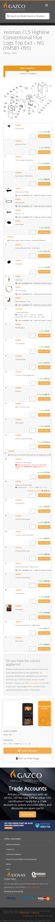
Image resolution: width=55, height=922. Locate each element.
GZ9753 (18, 481)
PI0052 (18, 199)
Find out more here (33, 887)
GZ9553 (18, 590)
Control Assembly (28, 74)
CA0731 (18, 157)
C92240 (18, 419)
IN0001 (18, 298)
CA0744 (18, 500)
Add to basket (44, 136)
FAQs (8, 869)
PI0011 (18, 287)
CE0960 (18, 388)
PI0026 (18, 210)
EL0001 (18, 125)
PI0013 (18, 221)
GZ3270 (18, 141)
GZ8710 (18, 622)
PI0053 (18, 276)
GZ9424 (18, 435)
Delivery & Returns (13, 844)
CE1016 (18, 547)
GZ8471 (18, 606)
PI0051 (18, 188)
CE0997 (18, 574)
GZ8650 (18, 172)
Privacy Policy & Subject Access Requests (21, 859)
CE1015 (18, 516)
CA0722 (18, 638)
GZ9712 (18, 563)
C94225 (18, 324)
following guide (35, 683)
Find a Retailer (28, 750)
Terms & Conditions (13, 854)
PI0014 (18, 260)
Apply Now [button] (27, 814)
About (8, 864)
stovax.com (24, 913)
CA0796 (11, 451)
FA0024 (18, 340)
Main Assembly (27, 68)
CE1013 (18, 532)
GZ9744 (18, 356)
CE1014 (18, 372)
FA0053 (18, 404)
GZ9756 (18, 459)
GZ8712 (18, 245)
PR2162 (10, 237)
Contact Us (10, 849)
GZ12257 (18, 309)
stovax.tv (35, 913)
